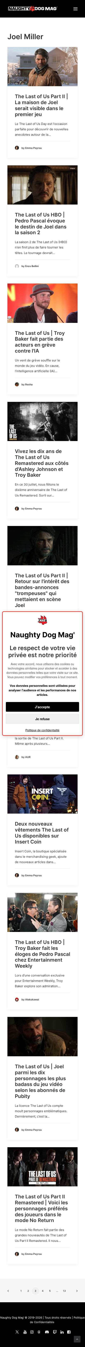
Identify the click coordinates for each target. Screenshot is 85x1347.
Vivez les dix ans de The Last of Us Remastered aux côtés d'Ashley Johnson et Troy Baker (41, 463)
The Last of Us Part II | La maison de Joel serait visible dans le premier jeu (41, 105)
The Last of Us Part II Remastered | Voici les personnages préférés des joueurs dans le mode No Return (41, 1208)
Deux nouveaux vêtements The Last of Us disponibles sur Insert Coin (42, 833)
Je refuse (42, 718)
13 (64, 1290)
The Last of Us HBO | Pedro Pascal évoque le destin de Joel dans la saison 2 (40, 223)
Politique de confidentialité (42, 730)
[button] (75, 9)
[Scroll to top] (77, 1339)
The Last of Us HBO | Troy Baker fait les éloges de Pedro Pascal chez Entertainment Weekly (42, 954)
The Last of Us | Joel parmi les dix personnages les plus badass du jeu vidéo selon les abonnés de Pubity (40, 1081)
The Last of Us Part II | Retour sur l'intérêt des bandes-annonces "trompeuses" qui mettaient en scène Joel (42, 590)
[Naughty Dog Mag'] (32, 9)
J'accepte (42, 707)
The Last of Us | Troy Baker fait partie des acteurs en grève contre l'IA (40, 342)
